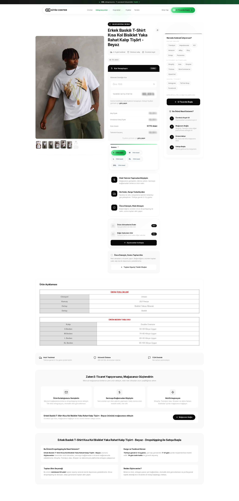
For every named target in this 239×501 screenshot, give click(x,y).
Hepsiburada (184, 45)
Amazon (171, 50)
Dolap (170, 55)
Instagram (172, 83)
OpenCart (172, 74)
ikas (179, 64)
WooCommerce (184, 69)
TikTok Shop (184, 83)
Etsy (188, 50)
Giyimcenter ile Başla (135, 243)
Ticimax (171, 69)
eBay (180, 50)
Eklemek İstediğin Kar (118, 77)
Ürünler (90, 10)
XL (134, 159)
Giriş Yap (165, 10)
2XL (119, 165)
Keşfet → (137, 2)
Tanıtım (137, 10)
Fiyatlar (128, 10)
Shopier (188, 64)
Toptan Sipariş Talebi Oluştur (135, 267)
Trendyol (171, 45)
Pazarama (180, 55)
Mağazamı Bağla (185, 417)
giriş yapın (123, 103)
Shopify (171, 64)
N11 (194, 45)
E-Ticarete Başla (183, 10)
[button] (39, 87)
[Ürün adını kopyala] (157, 30)
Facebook (172, 88)
